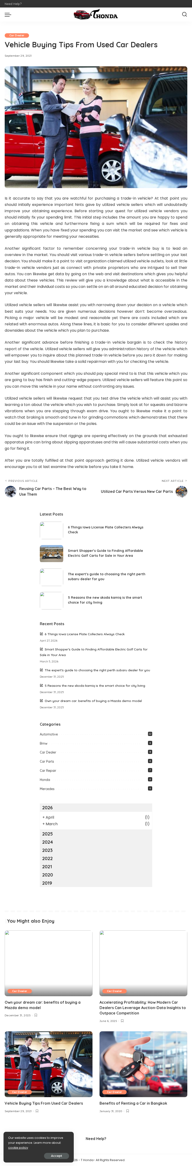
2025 (47, 834)
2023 (47, 850)
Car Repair (48, 771)
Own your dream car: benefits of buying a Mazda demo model (93, 701)
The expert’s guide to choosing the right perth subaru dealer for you (97, 670)
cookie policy (18, 1148)
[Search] (184, 14)
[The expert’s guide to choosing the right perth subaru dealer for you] (51, 577)
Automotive (49, 734)
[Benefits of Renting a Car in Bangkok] (143, 1064)
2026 (47, 807)
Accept (56, 1156)
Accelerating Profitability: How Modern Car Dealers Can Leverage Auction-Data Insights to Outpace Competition (143, 1007)
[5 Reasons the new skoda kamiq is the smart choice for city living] (51, 600)
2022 (47, 858)
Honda (45, 780)
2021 (47, 866)
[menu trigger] (9, 14)
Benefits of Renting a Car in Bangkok (133, 1103)
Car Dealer (16, 35)
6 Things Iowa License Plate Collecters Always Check (85, 634)
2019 (47, 883)
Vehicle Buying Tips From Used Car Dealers (44, 1103)
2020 (47, 875)
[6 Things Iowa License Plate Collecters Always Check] (51, 530)
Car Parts (47, 761)
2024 (47, 842)
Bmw (44, 743)
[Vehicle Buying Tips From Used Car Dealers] (48, 1064)
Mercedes (47, 789)
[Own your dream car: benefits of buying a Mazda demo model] (48, 963)
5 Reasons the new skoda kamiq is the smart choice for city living (95, 685)
